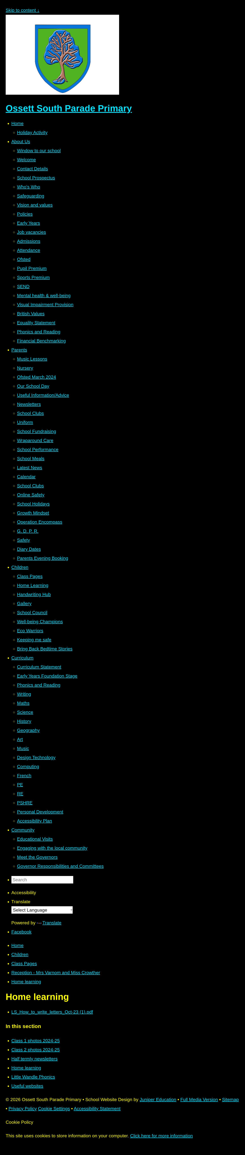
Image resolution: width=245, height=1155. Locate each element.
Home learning (26, 981)
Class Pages (24, 963)
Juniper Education (158, 1099)
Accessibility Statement (97, 1108)
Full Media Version (199, 1099)
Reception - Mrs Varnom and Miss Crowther (55, 972)
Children (19, 954)
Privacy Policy (23, 1108)
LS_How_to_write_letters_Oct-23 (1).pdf (52, 1011)
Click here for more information (161, 1135)
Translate (51, 922)
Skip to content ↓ (22, 10)
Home (17, 945)
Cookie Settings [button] (54, 1108)
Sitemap (230, 1099)
